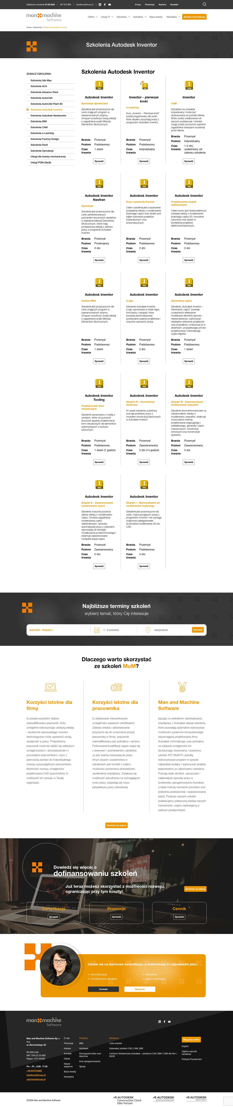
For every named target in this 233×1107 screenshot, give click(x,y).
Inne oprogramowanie (89, 1061)
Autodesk (83, 1048)
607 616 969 (65, 4)
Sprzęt (82, 1066)
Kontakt (174, 4)
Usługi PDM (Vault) (41, 162)
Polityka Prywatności (192, 1059)
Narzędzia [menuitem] (172, 16)
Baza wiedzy (70, 1071)
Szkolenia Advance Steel (44, 92)
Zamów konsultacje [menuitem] (194, 16)
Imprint (185, 1046)
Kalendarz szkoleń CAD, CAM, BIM (126, 1048)
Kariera (162, 4)
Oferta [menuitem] (91, 16)
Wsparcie (140, 989)
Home (29, 27)
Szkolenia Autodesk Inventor (46, 109)
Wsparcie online (191, 1039)
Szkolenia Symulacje (42, 150)
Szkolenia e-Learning (42, 133)
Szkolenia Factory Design (45, 139)
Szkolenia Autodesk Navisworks (48, 115)
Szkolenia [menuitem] (121, 16)
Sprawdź (99, 161)
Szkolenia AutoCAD (41, 97)
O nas (138, 4)
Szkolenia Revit (39, 144)
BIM (81, 1043)
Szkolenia (37, 27)
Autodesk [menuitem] (138, 16)
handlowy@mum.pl (84, 4)
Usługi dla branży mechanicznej (48, 156)
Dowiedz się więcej (116, 825)
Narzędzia (69, 1076)
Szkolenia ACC (39, 86)
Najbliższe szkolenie (41, 4)
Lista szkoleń (115, 1043)
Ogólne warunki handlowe (189, 1052)
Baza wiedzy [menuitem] (156, 16)
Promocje (150, 4)
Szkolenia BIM (39, 121)
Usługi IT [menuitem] (105, 16)
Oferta (67, 1058)
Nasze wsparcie (68, 1065)
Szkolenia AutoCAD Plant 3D (47, 103)
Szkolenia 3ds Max (41, 80)
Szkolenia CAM (39, 127)
